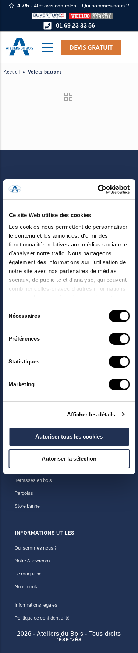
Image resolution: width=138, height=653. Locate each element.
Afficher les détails (91, 414)
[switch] (119, 339)
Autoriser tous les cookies (69, 436)
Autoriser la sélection (69, 458)
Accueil (12, 72)
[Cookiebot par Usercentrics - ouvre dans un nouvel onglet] (98, 189)
